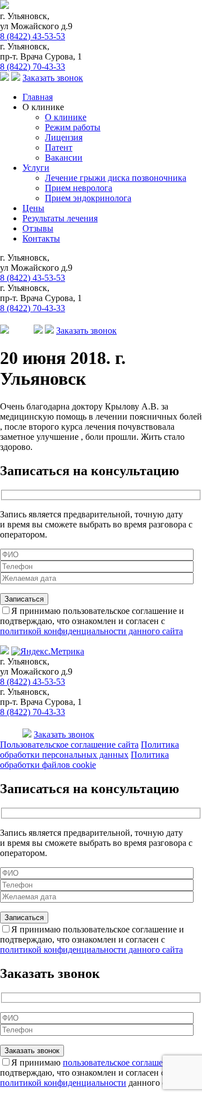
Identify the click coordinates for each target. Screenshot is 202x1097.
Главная (37, 97)
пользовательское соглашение (120, 1062)
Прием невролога (78, 188)
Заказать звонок (52, 78)
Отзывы (37, 228)
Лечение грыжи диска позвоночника (115, 178)
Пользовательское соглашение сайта (69, 744)
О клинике (65, 117)
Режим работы (72, 127)
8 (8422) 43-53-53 (32, 36)
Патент (58, 147)
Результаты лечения (60, 218)
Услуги (35, 167)
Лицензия (63, 137)
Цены (33, 208)
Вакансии (63, 157)
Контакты (41, 238)
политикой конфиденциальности (63, 1082)
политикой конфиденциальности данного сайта (91, 631)
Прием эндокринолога (88, 198)
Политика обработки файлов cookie (84, 760)
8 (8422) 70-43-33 (32, 66)
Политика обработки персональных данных (89, 749)
